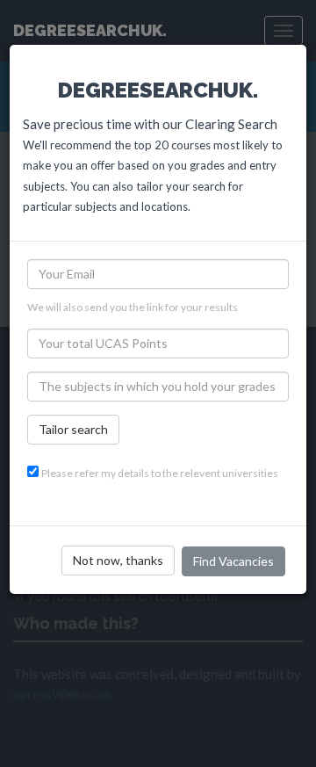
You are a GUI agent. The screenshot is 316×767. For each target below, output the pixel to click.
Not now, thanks (118, 560)
